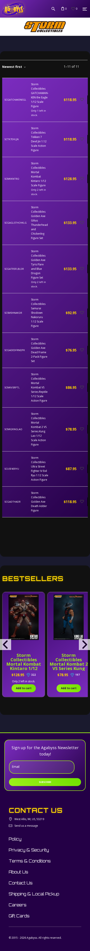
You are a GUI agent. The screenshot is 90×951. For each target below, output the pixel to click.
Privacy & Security (29, 850)
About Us (18, 872)
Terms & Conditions (30, 861)
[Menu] (85, 9)
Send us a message (26, 826)
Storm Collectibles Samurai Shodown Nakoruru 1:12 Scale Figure (38, 313)
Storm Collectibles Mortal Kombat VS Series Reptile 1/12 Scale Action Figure (39, 387)
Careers (17, 905)
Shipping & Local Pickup (34, 894)
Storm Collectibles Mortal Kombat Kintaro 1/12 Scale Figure (23, 664)
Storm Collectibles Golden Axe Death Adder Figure (39, 501)
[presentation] (5, 644)
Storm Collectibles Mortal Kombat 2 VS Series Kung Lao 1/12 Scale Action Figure (69, 666)
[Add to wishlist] (82, 99)
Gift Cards (19, 916)
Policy (15, 839)
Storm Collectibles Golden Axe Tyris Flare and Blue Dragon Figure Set (38, 264)
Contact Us (21, 883)
